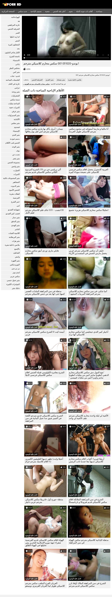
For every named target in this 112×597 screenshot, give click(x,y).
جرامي (17, 88)
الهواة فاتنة (15, 17)
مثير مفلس (15, 123)
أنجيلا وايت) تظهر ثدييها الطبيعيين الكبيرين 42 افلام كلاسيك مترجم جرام (44, 460)
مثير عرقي (16, 111)
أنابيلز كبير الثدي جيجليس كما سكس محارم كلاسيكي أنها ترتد (88, 333)
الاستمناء (16, 60)
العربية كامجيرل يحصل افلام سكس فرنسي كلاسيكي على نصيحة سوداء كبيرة (88, 170)
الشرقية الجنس (14, 29)
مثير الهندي (15, 225)
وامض (17, 257)
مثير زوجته (16, 92)
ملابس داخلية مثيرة (12, 245)
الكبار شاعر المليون (12, 53)
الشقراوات (15, 96)
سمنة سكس (15, 100)
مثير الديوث (15, 186)
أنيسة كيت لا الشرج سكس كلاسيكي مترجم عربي (44, 333)
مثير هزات (16, 241)
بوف (18, 151)
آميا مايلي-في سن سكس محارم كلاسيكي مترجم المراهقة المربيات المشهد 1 (88, 292)
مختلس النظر (14, 68)
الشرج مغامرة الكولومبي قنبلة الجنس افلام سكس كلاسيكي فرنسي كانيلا (44, 373)
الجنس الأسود (14, 190)
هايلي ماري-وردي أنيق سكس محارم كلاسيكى (42, 252)
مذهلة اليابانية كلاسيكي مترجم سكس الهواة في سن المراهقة (88, 541)
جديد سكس (22, 11)
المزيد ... (26, 84)
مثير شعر (16, 159)
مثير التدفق (15, 221)
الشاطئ (16, 253)
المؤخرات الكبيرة (13, 284)
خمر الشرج (15, 202)
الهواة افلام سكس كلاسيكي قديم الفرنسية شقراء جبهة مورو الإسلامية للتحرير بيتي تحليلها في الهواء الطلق (44, 543)
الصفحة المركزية (8, 11)
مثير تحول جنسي (13, 280)
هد (19, 21)
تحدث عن (16, 155)
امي (18, 206)
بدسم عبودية (15, 139)
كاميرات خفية (14, 108)
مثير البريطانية (14, 237)
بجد (18, 49)
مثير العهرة (15, 261)
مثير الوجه (16, 147)
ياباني (17, 64)
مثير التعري (49, 80)
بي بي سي (16, 269)
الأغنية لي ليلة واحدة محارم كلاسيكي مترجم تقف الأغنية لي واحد (88, 417)
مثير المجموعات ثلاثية (11, 178)
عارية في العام (14, 84)
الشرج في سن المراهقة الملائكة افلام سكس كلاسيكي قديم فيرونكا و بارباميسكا (88, 500)
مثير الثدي (16, 135)
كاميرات (16, 174)
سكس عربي (15, 276)
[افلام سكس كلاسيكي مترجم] (11, 5)
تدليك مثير (16, 288)
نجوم (71, 11)
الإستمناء (16, 131)
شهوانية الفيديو (14, 210)
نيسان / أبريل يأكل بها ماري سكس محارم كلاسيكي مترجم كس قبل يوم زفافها (44, 130)
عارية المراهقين (14, 25)
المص (17, 41)
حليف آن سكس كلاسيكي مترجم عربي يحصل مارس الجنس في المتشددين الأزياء (88, 252)
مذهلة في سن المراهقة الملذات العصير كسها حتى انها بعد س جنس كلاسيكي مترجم (45, 292)
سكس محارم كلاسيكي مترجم (39, 84)
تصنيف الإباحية (36, 11)
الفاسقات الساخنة (13, 80)
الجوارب (16, 170)
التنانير (17, 229)
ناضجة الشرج (15, 56)
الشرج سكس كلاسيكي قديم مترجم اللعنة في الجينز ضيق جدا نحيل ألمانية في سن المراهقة (44, 418)
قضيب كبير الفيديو (13, 214)
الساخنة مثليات (14, 104)
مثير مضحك (61, 80)
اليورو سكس (15, 265)
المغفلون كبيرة (14, 45)
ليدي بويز (16, 272)
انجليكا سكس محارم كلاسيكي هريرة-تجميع (88, 210)
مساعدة (99, 11)
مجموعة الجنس (14, 162)
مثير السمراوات (14, 115)
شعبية (47, 11)
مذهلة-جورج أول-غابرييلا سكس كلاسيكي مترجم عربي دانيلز (44, 500)
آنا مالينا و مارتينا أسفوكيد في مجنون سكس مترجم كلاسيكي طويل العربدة (88, 130)
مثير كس (16, 72)
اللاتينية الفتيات (14, 233)
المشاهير (16, 182)
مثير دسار (16, 217)
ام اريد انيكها (15, 37)
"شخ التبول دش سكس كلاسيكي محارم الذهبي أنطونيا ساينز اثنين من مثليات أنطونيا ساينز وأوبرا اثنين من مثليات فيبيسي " (89, 375)
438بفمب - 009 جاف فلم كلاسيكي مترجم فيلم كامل (44, 211)
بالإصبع (17, 249)
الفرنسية (16, 198)
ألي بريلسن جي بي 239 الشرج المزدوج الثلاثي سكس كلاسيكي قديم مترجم (43, 170)
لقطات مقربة (14, 194)
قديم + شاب (15, 76)
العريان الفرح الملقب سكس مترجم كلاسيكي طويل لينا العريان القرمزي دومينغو (45, 584)
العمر (18, 33)
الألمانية (17, 119)
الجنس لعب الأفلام (12, 143)
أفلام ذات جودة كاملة (84, 11)
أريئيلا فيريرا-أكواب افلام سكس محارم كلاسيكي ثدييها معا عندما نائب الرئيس (86, 460)
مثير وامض (15, 166)
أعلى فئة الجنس (59, 11)
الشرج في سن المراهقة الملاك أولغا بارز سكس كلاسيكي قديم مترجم (87, 584)
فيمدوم (17, 127)
